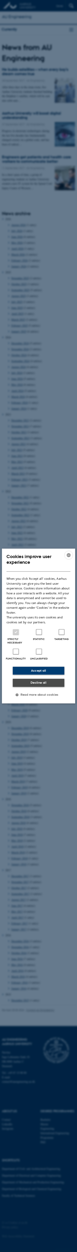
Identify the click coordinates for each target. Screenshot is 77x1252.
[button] (38, 694)
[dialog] (38, 626)
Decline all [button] (38, 682)
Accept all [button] (38, 670)
